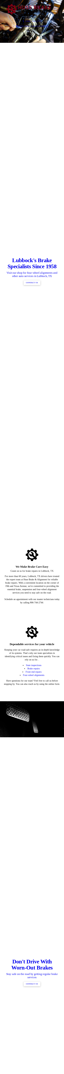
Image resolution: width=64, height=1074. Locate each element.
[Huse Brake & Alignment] (28, 9)
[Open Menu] (60, 9)
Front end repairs (34, 886)
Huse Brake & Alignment (33, 26)
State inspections (33, 880)
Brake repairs (33, 883)
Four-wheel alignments (33, 890)
